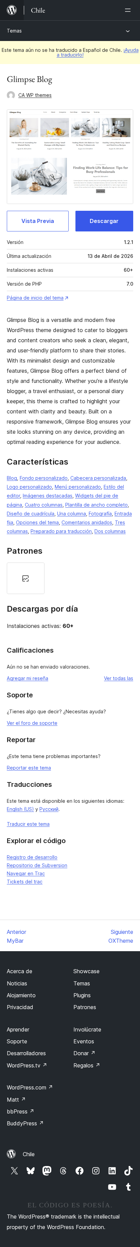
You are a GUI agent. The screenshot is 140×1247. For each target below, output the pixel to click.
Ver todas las (118, 678)
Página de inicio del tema (35, 298)
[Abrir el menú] (129, 10)
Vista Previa (37, 221)
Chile (29, 1154)
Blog (12, 478)
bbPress (20, 1111)
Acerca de (19, 971)
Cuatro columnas (44, 505)
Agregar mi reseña (27, 678)
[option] (26, 578)
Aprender (18, 1029)
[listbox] (70, 578)
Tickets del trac (24, 881)
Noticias (17, 983)
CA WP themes (35, 95)
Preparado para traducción (61, 531)
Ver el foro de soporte (32, 723)
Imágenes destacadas (47, 495)
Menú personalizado (78, 487)
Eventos (83, 1041)
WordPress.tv (27, 1065)
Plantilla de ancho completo (96, 505)
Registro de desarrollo (32, 857)
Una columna (71, 513)
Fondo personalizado (44, 478)
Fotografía (100, 513)
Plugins (82, 995)
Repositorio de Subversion (37, 865)
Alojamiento (21, 995)
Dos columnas (110, 531)
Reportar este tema (29, 768)
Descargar (104, 221)
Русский (48, 809)
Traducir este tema (28, 824)
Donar (84, 1053)
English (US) (20, 809)
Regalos (86, 1065)
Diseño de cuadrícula (30, 513)
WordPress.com (30, 1087)
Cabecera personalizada (98, 478)
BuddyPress (25, 1123)
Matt (16, 1099)
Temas (14, 31)
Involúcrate (87, 1029)
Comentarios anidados (87, 522)
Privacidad (20, 1007)
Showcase (86, 971)
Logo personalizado (29, 487)
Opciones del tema (37, 522)
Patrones (84, 1007)
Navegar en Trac (26, 873)
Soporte (17, 1041)
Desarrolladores (26, 1053)
